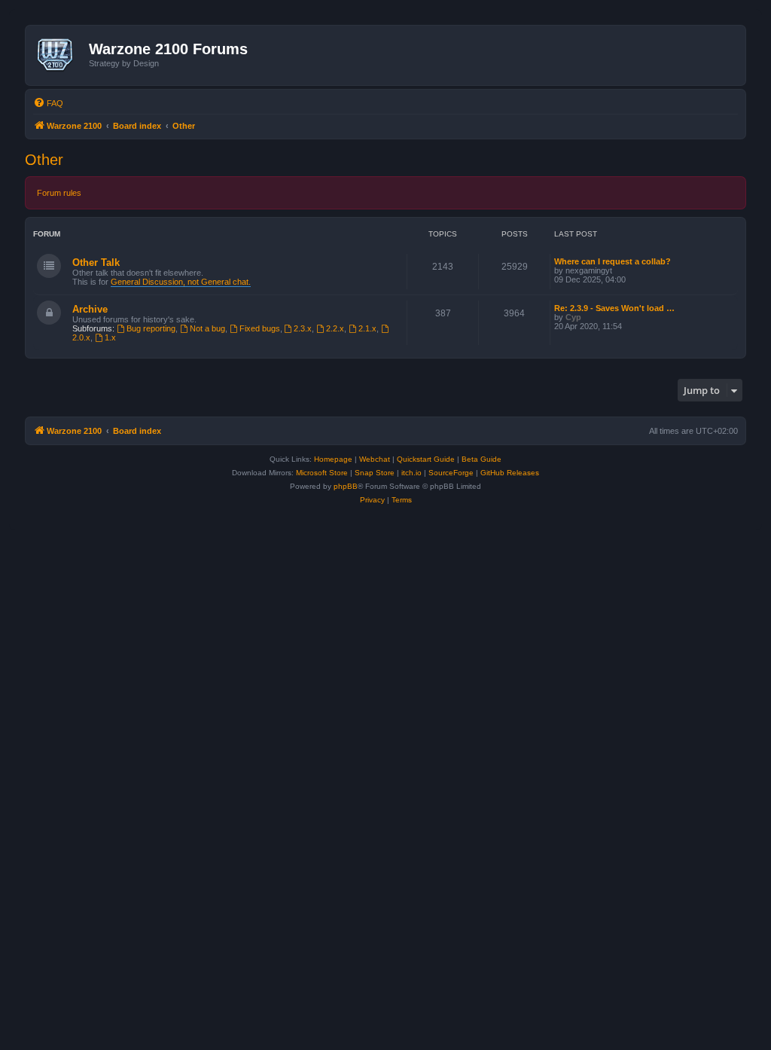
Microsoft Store (322, 473)
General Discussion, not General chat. (181, 281)
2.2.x (335, 328)
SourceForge (451, 473)
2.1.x (367, 328)
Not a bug (207, 328)
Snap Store (375, 473)
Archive (90, 309)
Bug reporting (150, 328)
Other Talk (96, 262)
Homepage (333, 459)
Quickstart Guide (426, 459)
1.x (110, 337)
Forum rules (59, 192)
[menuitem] (48, 103)
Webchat (374, 459)
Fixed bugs (259, 328)
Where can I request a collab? (612, 261)
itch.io (411, 473)
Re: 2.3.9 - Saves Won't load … (614, 308)
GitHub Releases (509, 473)
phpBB (346, 486)
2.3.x (303, 328)
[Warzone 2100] (59, 55)
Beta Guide (481, 459)
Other (44, 159)
